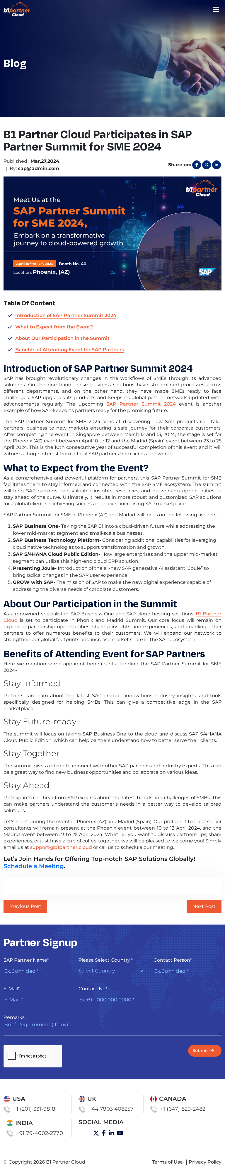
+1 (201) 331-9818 (34, 1109)
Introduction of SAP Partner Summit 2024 (65, 315)
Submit (200, 1050)
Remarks (14, 1017)
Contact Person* (173, 960)
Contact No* (93, 988)
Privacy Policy (205, 1162)
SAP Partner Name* (26, 960)
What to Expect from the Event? (54, 327)
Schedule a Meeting (34, 866)
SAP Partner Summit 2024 (141, 404)
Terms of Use (167, 1162)
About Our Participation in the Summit (62, 338)
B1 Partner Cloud (65, 1162)
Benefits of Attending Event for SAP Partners (69, 349)
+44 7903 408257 (111, 1109)
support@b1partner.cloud (61, 847)
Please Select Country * (106, 960)
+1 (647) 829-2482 (182, 1109)
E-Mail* (12, 988)
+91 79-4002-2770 (39, 1133)
